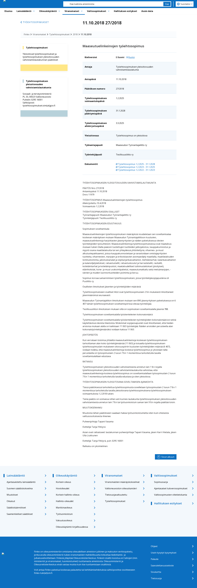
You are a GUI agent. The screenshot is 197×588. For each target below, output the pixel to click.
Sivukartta (156, 571)
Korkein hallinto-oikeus (67, 494)
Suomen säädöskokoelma (20, 488)
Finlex (26, 34)
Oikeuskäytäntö (48, 11)
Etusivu (8, 11)
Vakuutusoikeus (64, 520)
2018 (75, 34)
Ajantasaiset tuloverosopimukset (170, 488)
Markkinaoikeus (64, 507)
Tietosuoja (156, 578)
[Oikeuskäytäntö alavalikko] (59, 11)
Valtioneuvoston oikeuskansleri (121, 488)
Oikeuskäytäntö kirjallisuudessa (72, 526)
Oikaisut (11, 501)
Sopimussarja (161, 482)
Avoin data (147, 11)
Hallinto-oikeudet (64, 501)
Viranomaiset (72, 11)
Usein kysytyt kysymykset (163, 552)
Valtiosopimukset (96, 11)
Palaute (154, 559)
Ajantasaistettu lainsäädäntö (21, 482)
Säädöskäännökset (16, 507)
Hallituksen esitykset (125, 11)
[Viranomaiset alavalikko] (82, 11)
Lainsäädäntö (24, 11)
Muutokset (12, 494)
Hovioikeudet (62, 488)
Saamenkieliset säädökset (20, 514)
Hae (167, 4)
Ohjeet (154, 546)
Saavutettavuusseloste (162, 565)
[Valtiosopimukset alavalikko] (109, 11)
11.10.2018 (86, 34)
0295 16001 (37, 99)
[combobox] (113, 4)
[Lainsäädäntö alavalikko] (34, 11)
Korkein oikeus (63, 482)
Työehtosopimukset (36, 22)
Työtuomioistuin (64, 514)
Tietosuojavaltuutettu (116, 494)
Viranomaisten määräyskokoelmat (122, 482)
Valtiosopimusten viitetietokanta (170, 494)
